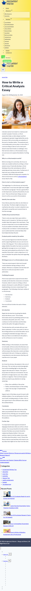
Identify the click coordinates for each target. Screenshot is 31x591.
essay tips (5, 77)
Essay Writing (8, 22)
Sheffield (7, 47)
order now (7, 61)
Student (4, 482)
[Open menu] (3, 70)
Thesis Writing (8, 28)
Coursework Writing (9, 26)
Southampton (8, 39)
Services (5, 561)
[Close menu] (0, 548)
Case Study (7, 33)
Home (7, 8)
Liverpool (7, 41)
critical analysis (22, 176)
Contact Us (9, 52)
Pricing (7, 50)
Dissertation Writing (9, 24)
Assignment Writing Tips (9, 469)
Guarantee (7, 16)
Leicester (7, 43)
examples (5, 476)
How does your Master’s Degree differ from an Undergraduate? (13, 460)
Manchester (7, 45)
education (5, 471)
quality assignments (8, 480)
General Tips (6, 478)
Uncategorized (6, 484)
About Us (5, 554)
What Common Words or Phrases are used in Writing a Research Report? (15, 453)
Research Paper (8, 30)
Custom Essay (8, 37)
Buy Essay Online (8, 35)
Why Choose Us (8, 13)
